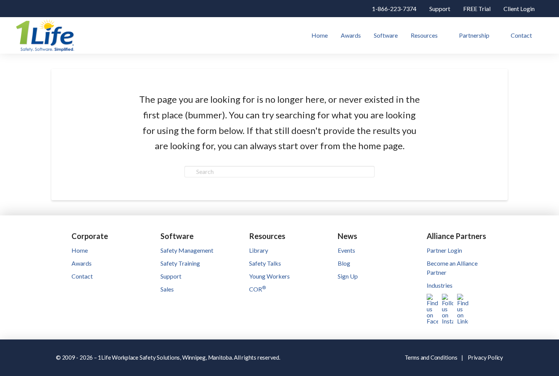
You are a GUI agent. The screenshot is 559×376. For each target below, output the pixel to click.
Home (79, 250)
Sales (167, 289)
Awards (81, 263)
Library (258, 250)
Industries (440, 285)
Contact (82, 276)
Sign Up (348, 276)
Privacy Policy (485, 357)
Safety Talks (265, 263)
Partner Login (444, 250)
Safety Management (186, 250)
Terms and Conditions (431, 357)
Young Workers (269, 276)
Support (170, 276)
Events (346, 250)
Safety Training (180, 263)
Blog (344, 263)
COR (257, 289)
